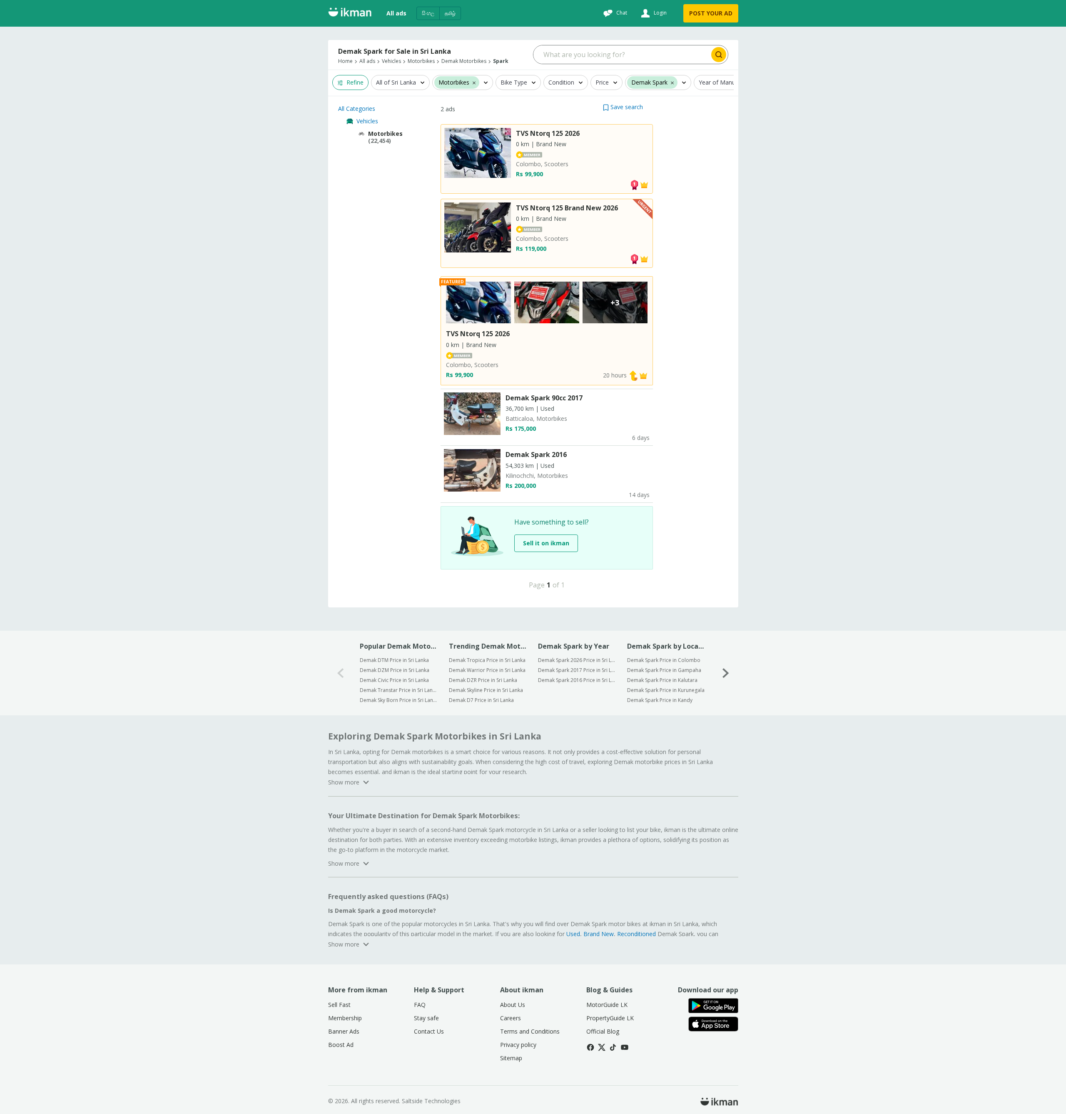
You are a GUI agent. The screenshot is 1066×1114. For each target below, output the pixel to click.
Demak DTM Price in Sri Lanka (394, 660)
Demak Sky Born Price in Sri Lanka (399, 700)
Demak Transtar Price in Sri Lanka (399, 690)
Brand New (598, 934)
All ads (396, 13)
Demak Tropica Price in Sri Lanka (487, 660)
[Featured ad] (644, 184)
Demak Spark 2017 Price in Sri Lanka (577, 670)
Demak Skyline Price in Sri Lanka (486, 690)
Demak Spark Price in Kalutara (662, 680)
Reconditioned (636, 934)
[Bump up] (633, 375)
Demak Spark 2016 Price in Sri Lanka (577, 680)
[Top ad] (634, 184)
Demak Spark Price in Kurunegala (666, 690)
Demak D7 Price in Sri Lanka (481, 700)
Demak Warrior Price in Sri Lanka (487, 670)
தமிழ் (450, 13)
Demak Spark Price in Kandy (659, 700)
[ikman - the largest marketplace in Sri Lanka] (349, 13)
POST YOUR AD (710, 13)
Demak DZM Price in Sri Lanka (394, 670)
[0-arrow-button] (340, 673)
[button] (623, 107)
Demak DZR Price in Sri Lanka (483, 680)
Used (573, 934)
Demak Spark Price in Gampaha (664, 670)
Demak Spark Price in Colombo (663, 660)
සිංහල (428, 13)
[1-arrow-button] (725, 673)
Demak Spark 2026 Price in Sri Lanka (577, 660)
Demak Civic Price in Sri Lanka (394, 680)
